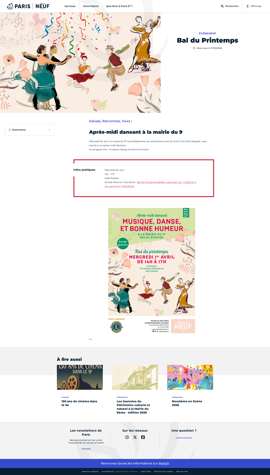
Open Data (146, 471)
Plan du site (182, 471)
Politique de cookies (163, 471)
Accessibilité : (120, 471)
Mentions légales (90, 471)
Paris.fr (164, 463)
